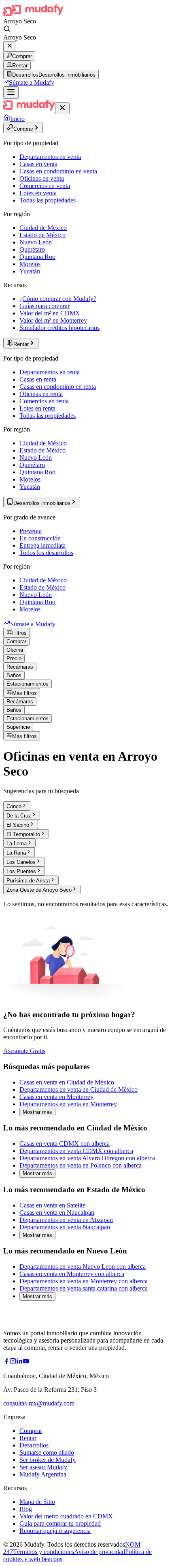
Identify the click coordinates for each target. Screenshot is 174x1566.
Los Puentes (21, 871)
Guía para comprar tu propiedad (60, 1523)
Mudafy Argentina (42, 1474)
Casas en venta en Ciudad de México (66, 1082)
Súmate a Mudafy (31, 82)
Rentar (20, 66)
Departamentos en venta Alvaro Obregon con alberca (87, 1158)
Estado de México (42, 234)
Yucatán (29, 271)
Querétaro (32, 249)
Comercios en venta (44, 185)
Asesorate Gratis (24, 1050)
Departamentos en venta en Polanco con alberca (80, 1165)
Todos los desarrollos (46, 552)
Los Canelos (21, 862)
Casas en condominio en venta (58, 171)
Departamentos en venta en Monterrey (68, 1104)
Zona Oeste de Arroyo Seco (39, 890)
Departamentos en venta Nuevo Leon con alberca (82, 1266)
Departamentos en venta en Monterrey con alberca (83, 1281)
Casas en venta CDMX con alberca (64, 1143)
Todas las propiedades (47, 200)
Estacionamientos (27, 684)
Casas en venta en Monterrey (56, 1096)
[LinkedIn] (19, 1362)
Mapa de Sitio (37, 1501)
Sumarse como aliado (46, 1452)
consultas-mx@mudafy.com (38, 1403)
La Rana (16, 853)
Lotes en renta (37, 408)
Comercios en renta (44, 401)
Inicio (17, 118)
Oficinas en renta (41, 393)
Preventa (30, 531)
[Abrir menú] (11, 92)
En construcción (40, 538)
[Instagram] (13, 1362)
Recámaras (19, 667)
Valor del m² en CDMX (49, 313)
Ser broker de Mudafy (47, 1459)
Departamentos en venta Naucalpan (64, 1227)
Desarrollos (34, 1445)
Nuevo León (35, 242)
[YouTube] (26, 1362)
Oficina (14, 650)
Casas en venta (38, 164)
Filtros (19, 633)
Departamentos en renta (49, 372)
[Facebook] (6, 1362)
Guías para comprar (44, 305)
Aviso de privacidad (99, 1551)
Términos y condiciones (43, 1551)
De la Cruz (18, 816)
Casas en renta (37, 379)
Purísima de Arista (28, 881)
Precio (13, 658)
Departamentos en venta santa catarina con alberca (83, 1288)
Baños (13, 675)
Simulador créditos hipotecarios (59, 327)
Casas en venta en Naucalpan (56, 1212)
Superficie (18, 727)
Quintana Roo (37, 256)
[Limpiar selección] (9, 46)
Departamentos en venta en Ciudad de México (78, 1089)
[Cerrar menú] (62, 108)
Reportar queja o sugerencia (55, 1530)
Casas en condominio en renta (57, 386)
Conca (13, 806)
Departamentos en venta (50, 156)
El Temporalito (23, 834)
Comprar (22, 56)
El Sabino (17, 825)
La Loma (16, 843)
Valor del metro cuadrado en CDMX (66, 1516)
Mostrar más (37, 1112)
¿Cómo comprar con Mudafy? (57, 298)
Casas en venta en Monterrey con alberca (71, 1273)
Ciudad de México (43, 227)
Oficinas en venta (41, 178)
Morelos (29, 264)
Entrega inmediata (42, 545)
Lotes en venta (38, 193)
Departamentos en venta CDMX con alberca (76, 1150)
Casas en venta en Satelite (52, 1205)
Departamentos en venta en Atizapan (66, 1219)
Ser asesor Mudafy (43, 1467)
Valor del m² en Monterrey (53, 320)
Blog (25, 1509)
